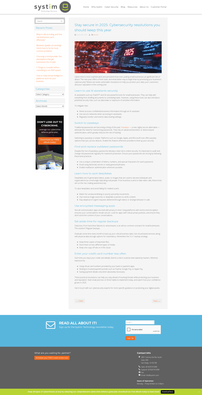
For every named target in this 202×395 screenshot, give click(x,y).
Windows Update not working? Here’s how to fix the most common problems (48, 48)
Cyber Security (111, 7)
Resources (132, 7)
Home (86, 7)
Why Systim (96, 7)
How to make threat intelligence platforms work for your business (49, 78)
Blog (123, 7)
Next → (156, 301)
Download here (167, 392)
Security (95, 35)
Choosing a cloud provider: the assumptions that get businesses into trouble (49, 59)
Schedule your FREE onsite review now (52, 358)
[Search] (61, 21)
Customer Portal (158, 7)
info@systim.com (152, 375)
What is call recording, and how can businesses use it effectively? (49, 37)
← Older (79, 301)
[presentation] (143, 329)
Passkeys (125, 127)
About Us (144, 7)
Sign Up (130, 338)
